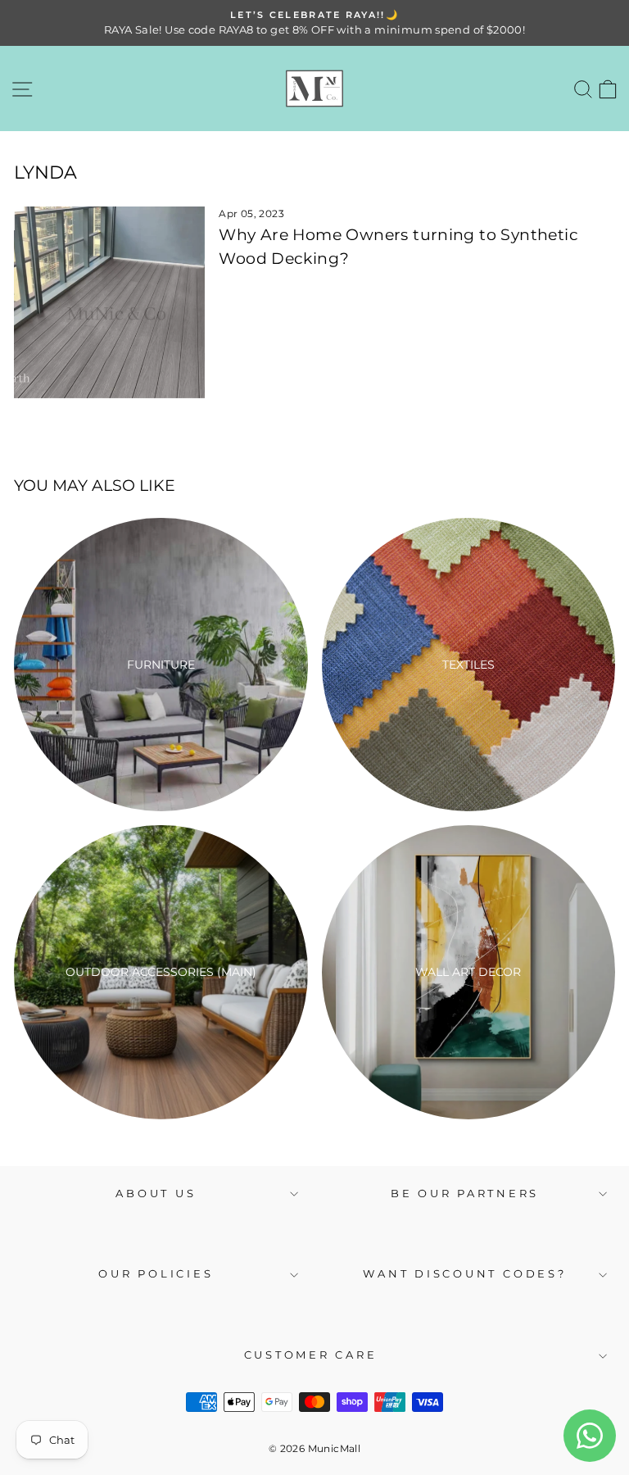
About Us (155, 1193)
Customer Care (311, 1355)
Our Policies (155, 1274)
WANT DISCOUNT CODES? (464, 1274)
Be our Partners (465, 1193)
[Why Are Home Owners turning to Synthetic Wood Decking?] (109, 301)
